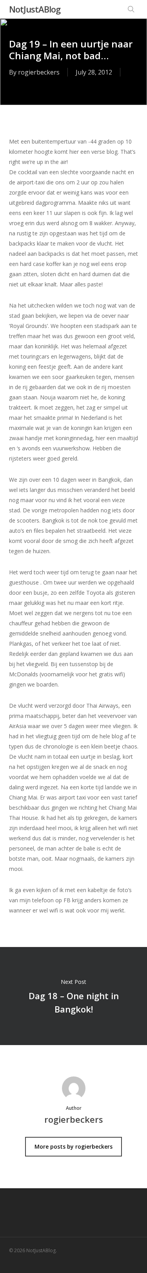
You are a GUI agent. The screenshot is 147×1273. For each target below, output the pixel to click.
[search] (130, 9)
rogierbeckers (39, 72)
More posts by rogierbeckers (73, 1146)
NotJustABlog (34, 9)
